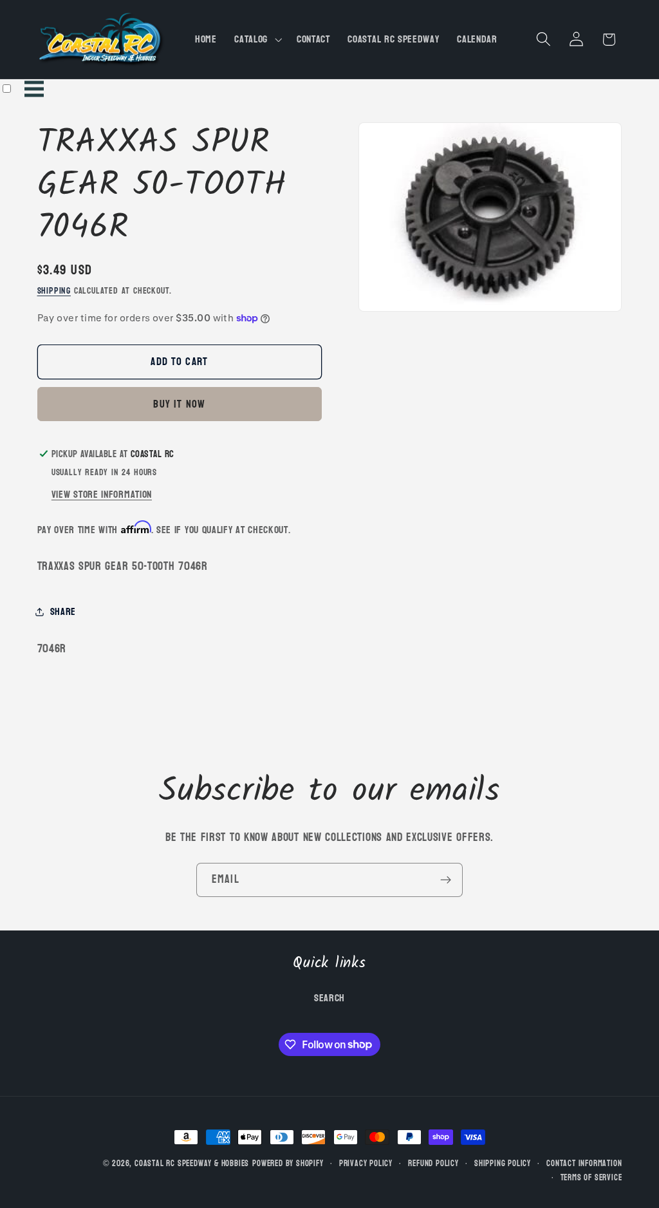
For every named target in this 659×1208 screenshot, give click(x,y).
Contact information (584, 1163)
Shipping (54, 291)
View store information (101, 494)
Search (329, 998)
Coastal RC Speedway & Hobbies (192, 1163)
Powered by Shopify (288, 1163)
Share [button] (63, 611)
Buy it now (179, 404)
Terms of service (591, 1177)
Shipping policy (502, 1163)
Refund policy (433, 1163)
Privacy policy (366, 1163)
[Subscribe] (445, 880)
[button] (256, 39)
